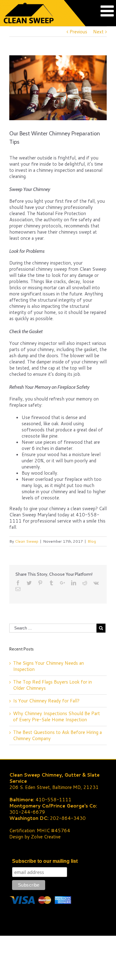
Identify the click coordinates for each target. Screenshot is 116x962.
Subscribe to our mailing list (45, 861)
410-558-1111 (53, 799)
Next (98, 31)
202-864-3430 (68, 818)
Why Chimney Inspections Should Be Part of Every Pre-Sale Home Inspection (56, 716)
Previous (78, 31)
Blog (92, 541)
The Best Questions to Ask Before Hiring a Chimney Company (57, 735)
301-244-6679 (27, 812)
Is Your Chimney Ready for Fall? (46, 700)
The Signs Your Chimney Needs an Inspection (48, 666)
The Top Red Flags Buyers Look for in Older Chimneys (52, 685)
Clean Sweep (26, 541)
